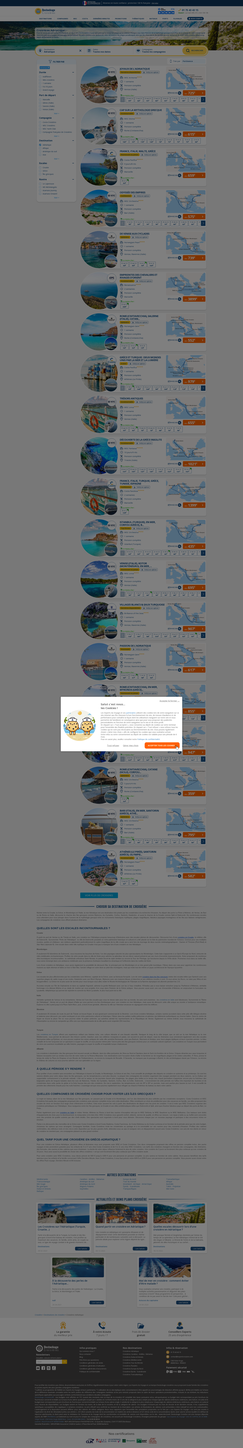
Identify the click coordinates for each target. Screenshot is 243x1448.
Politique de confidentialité (148, 739)
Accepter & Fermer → (170, 700)
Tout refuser (113, 745)
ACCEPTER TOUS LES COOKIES (161, 745)
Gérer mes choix (130, 745)
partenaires (131, 713)
